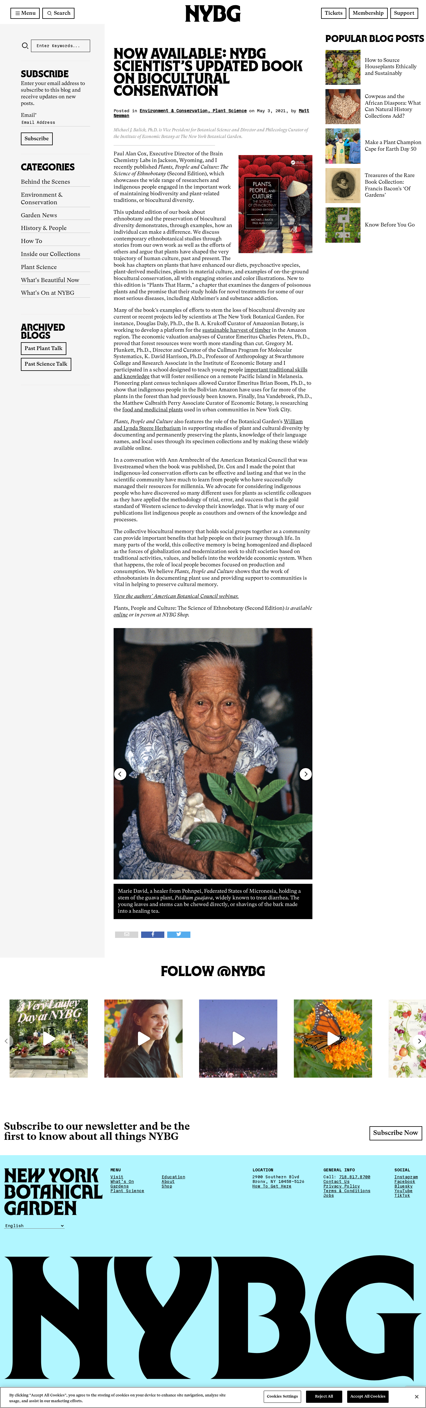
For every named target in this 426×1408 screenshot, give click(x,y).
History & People (44, 228)
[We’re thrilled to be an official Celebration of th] (49, 1039)
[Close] (416, 1396)
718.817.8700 (354, 1176)
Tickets (334, 13)
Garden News (39, 216)
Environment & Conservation (42, 199)
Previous (120, 774)
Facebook (404, 1181)
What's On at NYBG (47, 293)
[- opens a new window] (126, 935)
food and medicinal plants (152, 410)
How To (31, 241)
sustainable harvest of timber (236, 330)
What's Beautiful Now (50, 281)
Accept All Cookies (367, 1396)
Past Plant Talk (43, 348)
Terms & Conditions (346, 1190)
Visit (116, 1176)
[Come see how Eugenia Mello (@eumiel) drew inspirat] (143, 1039)
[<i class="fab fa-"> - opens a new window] (178, 935)
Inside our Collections (50, 254)
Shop (167, 1186)
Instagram (406, 1176)
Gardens (119, 1186)
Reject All (324, 1396)
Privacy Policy (341, 1186)
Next (305, 774)
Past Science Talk (46, 364)
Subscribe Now (395, 1133)
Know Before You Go (390, 225)
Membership (368, 13)
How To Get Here (272, 1186)
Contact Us (336, 1181)
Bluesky (403, 1186)
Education (173, 1176)
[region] (213, 1397)
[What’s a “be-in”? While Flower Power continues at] (238, 1039)
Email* (29, 115)
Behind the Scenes (45, 182)
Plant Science (39, 267)
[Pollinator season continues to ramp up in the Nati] (333, 1039)
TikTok (402, 1195)
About (168, 1181)
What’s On (122, 1181)
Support (404, 13)
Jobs (328, 1195)
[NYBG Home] (213, 13)
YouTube (403, 1190)
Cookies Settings (282, 1396)
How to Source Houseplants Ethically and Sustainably (391, 67)
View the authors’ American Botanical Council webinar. (176, 596)
